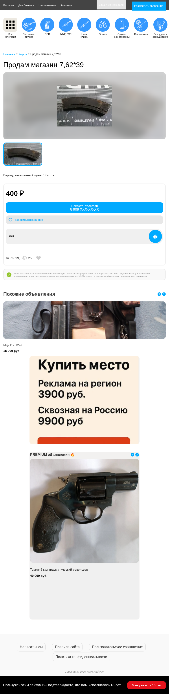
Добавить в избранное (29, 219)
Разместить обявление (148, 5)
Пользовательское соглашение (117, 647)
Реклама (8, 5)
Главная (9, 54)
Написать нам (47, 5)
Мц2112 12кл (12, 345)
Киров (22, 54)
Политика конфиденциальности (81, 657)
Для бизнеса (26, 5)
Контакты (66, 5)
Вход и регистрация (111, 4)
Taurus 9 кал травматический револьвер (59, 569)
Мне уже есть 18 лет (146, 685)
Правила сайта (67, 647)
